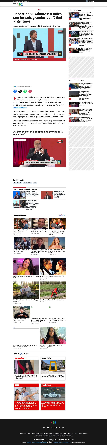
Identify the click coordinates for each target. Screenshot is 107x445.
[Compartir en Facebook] (15, 91)
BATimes (85, 433)
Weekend (51, 433)
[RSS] (59, 428)
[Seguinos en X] (52, 428)
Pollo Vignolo (17, 182)
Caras (29, 433)
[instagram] (44, 428)
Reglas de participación (67, 436)
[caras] (26, 385)
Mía (75, 433)
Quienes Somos (38, 436)
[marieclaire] (53, 358)
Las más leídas (75, 10)
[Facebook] (48, 428)
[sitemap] (63, 428)
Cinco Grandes (27, 182)
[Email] (30, 91)
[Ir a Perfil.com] (90, 1)
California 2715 (30, 442)
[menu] (14, 4)
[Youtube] (56, 428)
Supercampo (64, 433)
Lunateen (80, 433)
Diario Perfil (23, 433)
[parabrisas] (53, 385)
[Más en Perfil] (24, 354)
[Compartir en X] (20, 91)
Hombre (46, 433)
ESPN (35, 182)
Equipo (58, 436)
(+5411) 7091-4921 (57, 442)
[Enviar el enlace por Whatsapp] (25, 91)
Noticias (33, 433)
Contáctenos (46, 436)
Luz (72, 433)
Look (69, 433)
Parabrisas (57, 433)
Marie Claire (40, 433)
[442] (53, 422)
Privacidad (53, 436)
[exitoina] (26, 358)
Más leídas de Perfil (77, 81)
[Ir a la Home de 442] (20, 5)
